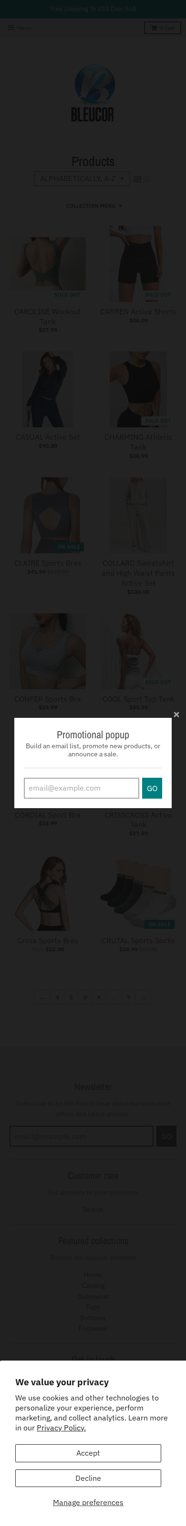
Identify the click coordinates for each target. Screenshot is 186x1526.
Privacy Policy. (61, 1427)
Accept (88, 1453)
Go (152, 788)
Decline (88, 1478)
